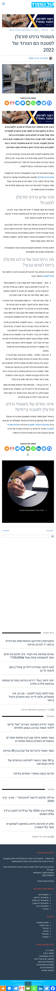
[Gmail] (12, 103)
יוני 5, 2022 (34, 58)
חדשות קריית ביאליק (40, 900)
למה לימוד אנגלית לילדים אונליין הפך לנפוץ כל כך (31, 669)
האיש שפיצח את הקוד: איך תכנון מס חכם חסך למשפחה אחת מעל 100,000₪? (29, 656)
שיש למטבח (48, 276)
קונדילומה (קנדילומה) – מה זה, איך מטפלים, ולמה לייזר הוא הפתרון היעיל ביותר (31, 696)
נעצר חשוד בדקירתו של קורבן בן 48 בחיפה (28, 751)
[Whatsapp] (33, 103)
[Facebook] (49, 103)
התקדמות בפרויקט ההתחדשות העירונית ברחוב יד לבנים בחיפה (30, 643)
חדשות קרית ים (42, 906)
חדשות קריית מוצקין (40, 903)
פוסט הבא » (5, 530)
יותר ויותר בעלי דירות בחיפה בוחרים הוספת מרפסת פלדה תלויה (28, 682)
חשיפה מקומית (42, 922)
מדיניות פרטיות (16, 981)
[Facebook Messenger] (22, 103)
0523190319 (33, 981)
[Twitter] (44, 103)
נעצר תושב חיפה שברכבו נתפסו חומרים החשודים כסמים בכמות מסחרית (30, 739)
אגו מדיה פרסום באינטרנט (23, 984)
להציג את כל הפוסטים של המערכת (31, 510)
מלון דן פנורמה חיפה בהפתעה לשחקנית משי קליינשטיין (30, 825)
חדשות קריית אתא (41, 897)
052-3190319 (48, 875)
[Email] (28, 103)
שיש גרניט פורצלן (46, 177)
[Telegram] (17, 103)
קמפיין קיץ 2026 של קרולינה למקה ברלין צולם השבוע (29, 812)
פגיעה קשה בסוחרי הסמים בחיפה (33, 773)
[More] (6, 103)
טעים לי (45, 909)
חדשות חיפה (43, 895)
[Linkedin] (38, 103)
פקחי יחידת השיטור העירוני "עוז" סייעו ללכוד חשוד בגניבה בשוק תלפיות (30, 726)
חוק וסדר (50, 716)
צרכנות (46, 931)
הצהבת (51, 789)
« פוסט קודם (50, 530)
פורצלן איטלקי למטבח (38, 424)
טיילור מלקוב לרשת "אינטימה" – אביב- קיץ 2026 (28, 799)
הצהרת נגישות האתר (45, 881)
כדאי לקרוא (48, 632)
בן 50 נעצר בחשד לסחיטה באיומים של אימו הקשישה (31, 762)
